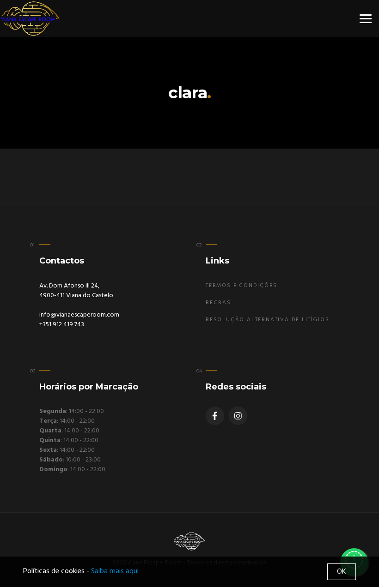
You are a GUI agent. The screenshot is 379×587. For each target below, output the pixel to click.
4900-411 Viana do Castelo (76, 295)
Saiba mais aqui (115, 571)
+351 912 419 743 (61, 324)
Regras (218, 302)
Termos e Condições (241, 285)
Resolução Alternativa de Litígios (267, 319)
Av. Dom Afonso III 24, (69, 286)
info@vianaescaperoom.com (79, 315)
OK (341, 572)
